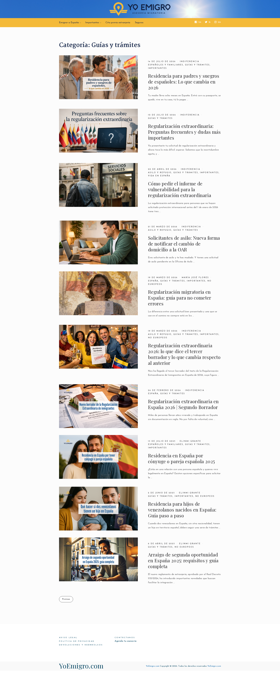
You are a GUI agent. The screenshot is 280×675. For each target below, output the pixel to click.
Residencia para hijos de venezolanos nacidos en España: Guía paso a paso (182, 509)
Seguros (139, 22)
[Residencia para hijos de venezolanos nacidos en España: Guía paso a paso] (98, 508)
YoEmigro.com (81, 665)
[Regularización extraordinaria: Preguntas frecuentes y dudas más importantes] (98, 131)
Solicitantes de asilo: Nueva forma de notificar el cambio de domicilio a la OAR (184, 243)
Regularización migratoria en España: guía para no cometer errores (179, 297)
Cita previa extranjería (118, 22)
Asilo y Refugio (160, 173)
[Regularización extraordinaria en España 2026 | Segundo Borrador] (98, 406)
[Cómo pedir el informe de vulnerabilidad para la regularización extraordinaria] (98, 185)
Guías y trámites (197, 65)
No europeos (157, 338)
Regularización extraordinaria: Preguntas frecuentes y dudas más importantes (184, 132)
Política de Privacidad (76, 641)
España (153, 281)
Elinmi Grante (190, 441)
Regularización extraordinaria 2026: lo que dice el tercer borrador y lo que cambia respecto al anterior (184, 354)
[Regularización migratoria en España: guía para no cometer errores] (98, 293)
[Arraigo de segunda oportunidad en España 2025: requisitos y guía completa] (98, 559)
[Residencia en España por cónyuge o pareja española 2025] (98, 457)
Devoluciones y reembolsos (81, 645)
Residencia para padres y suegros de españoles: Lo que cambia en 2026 (183, 81)
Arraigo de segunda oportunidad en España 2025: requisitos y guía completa (183, 560)
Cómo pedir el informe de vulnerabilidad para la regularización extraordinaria (179, 189)
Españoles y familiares (165, 65)
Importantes (92, 22)
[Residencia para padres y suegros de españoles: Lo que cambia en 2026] (98, 77)
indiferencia (189, 61)
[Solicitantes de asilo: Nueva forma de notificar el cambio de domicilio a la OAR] (98, 242)
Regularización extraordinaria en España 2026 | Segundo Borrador (183, 404)
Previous (66, 599)
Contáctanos (125, 638)
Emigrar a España (69, 22)
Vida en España (159, 176)
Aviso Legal (68, 638)
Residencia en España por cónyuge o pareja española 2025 (181, 458)
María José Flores (195, 278)
